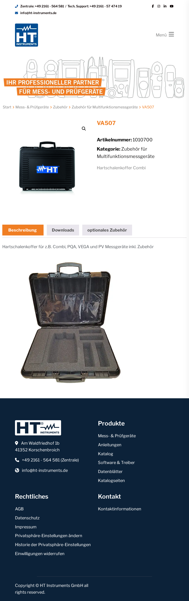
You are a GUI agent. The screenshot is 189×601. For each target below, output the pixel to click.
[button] (84, 129)
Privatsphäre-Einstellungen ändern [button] (48, 535)
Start (7, 107)
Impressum (25, 526)
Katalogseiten (111, 480)
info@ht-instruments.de (38, 13)
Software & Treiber (116, 462)
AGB (19, 508)
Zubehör (60, 107)
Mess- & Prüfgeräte (32, 107)
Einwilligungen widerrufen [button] (40, 553)
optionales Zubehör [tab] (107, 230)
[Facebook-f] (153, 6)
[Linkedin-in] (165, 6)
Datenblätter (110, 471)
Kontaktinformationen (119, 508)
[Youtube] (172, 6)
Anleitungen (109, 444)
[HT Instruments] (26, 34)
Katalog (105, 453)
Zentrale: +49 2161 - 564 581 (42, 6)
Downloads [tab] (63, 230)
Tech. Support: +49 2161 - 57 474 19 (95, 6)
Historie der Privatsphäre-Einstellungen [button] (53, 544)
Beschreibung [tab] (22, 230)
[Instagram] (158, 6)
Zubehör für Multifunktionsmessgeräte (105, 107)
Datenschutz (27, 517)
